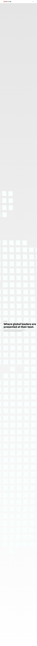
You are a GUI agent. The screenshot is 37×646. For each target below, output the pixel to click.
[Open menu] (32, 1)
